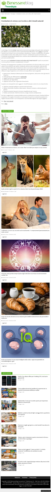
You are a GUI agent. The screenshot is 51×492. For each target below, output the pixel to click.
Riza (5, 101)
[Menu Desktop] (2, 10)
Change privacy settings (45, 490)
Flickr (6, 104)
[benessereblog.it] (17, 4)
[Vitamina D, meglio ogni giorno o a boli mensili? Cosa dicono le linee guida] (8, 429)
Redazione (17, 477)
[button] (49, 10)
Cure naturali (10, 101)
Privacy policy (33, 477)
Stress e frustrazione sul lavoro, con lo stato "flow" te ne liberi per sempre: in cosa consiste (24, 147)
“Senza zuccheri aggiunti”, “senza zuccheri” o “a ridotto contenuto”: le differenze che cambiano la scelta (31, 450)
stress (40, 51)
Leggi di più (4, 152)
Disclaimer (24, 477)
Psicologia (4, 17)
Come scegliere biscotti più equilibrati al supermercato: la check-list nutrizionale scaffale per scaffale (32, 389)
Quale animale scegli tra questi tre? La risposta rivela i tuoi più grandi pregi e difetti (22, 189)
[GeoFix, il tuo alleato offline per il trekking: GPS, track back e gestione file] (8, 381)
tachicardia (23, 76)
